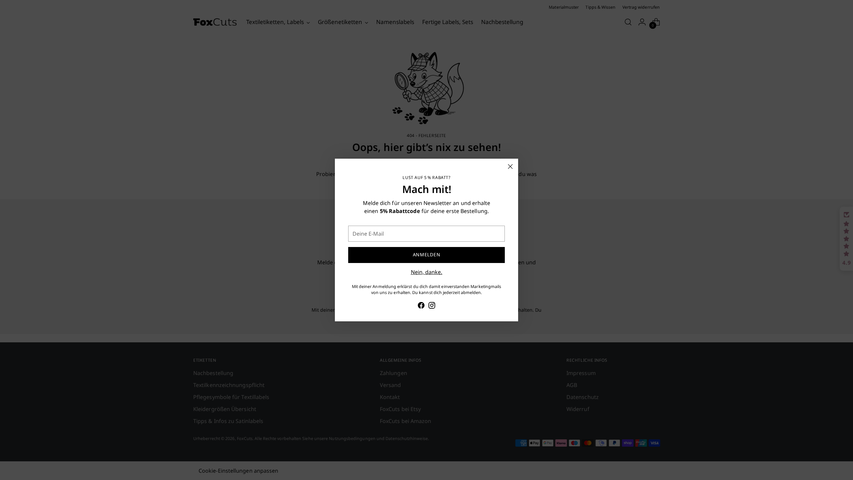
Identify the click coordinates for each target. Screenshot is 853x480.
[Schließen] (510, 166)
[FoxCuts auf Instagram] (432, 306)
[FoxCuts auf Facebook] (421, 306)
